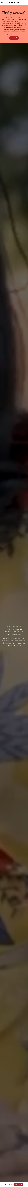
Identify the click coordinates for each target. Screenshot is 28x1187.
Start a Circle (14, 38)
